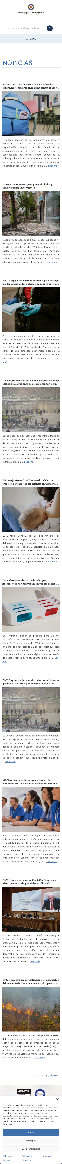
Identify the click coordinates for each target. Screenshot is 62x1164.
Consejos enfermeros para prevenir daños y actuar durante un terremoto (27, 186)
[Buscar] (50, 28)
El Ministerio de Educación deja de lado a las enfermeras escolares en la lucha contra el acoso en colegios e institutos (30, 88)
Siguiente (53, 1075)
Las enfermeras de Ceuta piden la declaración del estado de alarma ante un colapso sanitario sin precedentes (30, 384)
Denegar (31, 1140)
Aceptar (31, 1132)
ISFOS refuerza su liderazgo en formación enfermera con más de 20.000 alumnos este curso (30, 782)
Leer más (53, 165)
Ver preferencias (31, 1149)
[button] (57, 1099)
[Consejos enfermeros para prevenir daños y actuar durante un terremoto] (31, 213)
